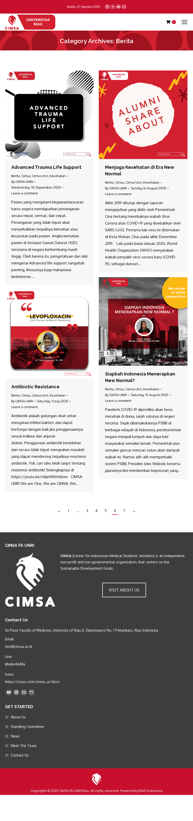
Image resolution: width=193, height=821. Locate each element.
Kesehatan (58, 176)
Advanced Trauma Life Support (46, 167)
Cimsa (25, 176)
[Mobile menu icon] (184, 22)
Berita (15, 176)
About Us (18, 717)
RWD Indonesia (151, 791)
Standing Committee (27, 726)
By (22, 182)
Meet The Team (24, 745)
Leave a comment (24, 193)
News (15, 736)
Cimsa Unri (40, 176)
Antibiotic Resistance (35, 386)
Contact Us (20, 755)
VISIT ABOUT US (124, 589)
